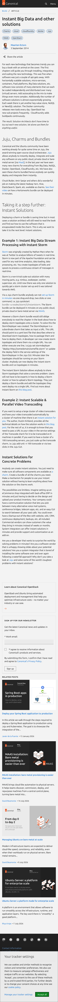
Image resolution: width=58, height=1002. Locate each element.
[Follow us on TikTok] (32, 940)
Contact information (11, 948)
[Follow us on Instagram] (25, 940)
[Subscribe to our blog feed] (46, 940)
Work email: (12, 636)
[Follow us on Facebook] (11, 940)
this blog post (25, 389)
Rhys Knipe (6, 924)
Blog (4, 11)
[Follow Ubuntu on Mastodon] (4, 940)
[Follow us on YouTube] (39, 940)
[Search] (46, 4)
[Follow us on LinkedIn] (18, 940)
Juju (49, 152)
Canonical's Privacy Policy (29, 661)
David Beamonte (9, 801)
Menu (53, 4)
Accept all (42, 994)
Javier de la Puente (10, 736)
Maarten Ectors (18, 45)
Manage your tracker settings (18, 994)
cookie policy (14, 987)
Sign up (10, 668)
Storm (5, 252)
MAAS (41, 311)
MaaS (21, 162)
